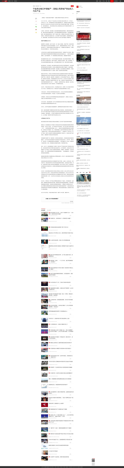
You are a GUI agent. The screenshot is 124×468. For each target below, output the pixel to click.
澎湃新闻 (43, 13)
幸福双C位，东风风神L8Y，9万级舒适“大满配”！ (60, 218)
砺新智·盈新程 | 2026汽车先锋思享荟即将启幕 (58, 445)
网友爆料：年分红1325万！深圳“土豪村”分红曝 (84, 27)
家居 (77, 172)
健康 (86, 172)
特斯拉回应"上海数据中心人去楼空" (56, 403)
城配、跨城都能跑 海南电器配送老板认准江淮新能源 (60, 378)
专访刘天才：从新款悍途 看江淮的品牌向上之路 (59, 318)
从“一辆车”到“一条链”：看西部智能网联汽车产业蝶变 (60, 428)
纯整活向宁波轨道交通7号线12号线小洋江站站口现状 (61, 433)
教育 (90, 172)
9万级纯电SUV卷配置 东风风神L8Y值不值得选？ (60, 348)
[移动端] (97, 1)
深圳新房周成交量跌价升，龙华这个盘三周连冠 (84, 21)
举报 (73, 13)
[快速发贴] (36, 18)
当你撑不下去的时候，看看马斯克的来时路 (59, 456)
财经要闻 (78, 53)
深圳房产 (78, 11)
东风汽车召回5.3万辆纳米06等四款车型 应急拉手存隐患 (61, 361)
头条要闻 (78, 31)
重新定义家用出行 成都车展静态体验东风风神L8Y (61, 342)
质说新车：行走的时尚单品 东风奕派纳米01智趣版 (61, 367)
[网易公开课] (100, 1)
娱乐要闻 (78, 95)
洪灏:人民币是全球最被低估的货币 (82, 70)
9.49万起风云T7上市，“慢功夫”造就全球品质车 (60, 282)
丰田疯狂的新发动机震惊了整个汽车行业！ (59, 227)
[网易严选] (103, 1)
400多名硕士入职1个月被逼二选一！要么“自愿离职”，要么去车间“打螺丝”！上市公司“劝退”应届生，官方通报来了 (61, 331)
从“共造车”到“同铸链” (53, 451)
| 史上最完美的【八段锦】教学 (82, 163)
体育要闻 (78, 72)
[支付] (106, 1)
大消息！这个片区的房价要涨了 (52, 198)
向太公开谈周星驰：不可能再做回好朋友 (83, 104)
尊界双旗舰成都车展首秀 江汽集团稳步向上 (58, 311)
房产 (80, 172)
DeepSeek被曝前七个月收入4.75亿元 (82, 128)
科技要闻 (78, 115)
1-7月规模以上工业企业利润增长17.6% (83, 62)
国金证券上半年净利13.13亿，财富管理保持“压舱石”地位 (61, 232)
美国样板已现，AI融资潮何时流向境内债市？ (58, 384)
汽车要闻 (78, 136)
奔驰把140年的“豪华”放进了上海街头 (82, 149)
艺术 (83, 172)
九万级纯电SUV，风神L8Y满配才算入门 (59, 324)
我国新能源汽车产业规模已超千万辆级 (58, 409)
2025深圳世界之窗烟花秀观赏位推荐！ (83, 25)
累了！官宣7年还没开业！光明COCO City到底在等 (84, 23)
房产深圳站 (71, 201)
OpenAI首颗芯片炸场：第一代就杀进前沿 (83, 130)
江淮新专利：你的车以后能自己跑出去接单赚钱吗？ (61, 373)
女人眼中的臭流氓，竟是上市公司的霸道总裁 (60, 240)
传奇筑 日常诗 (79, 184)
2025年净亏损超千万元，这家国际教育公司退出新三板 (60, 439)
